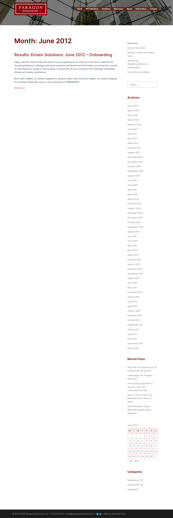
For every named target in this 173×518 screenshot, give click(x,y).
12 (134, 446)
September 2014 (135, 273)
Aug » (137, 461)
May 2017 (132, 133)
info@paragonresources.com (80, 513)
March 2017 (133, 143)
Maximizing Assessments (137, 64)
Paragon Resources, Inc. (37, 513)
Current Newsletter (136, 48)
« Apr (130, 461)
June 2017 (132, 129)
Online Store (141, 9)
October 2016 (134, 166)
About (129, 9)
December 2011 (134, 315)
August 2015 (133, 231)
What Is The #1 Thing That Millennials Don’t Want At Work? (139, 398)
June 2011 (132, 334)
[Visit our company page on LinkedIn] (97, 513)
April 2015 (132, 250)
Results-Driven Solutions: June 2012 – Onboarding (63, 54)
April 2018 (132, 115)
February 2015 (134, 259)
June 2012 (132, 301)
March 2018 (133, 120)
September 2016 (135, 171)
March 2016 (133, 199)
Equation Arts (118, 513)
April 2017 (132, 138)
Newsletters (133, 480)
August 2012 (133, 297)
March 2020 (133, 110)
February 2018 (134, 124)
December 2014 (135, 269)
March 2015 (133, 255)
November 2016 (135, 162)
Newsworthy (133, 485)
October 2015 (134, 222)
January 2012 (133, 311)
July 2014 (132, 283)
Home (79, 9)
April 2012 (132, 306)
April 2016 (132, 194)
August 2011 (133, 329)
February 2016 (134, 203)
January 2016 (133, 208)
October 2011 (133, 320)
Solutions (106, 9)
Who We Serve (92, 9)
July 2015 (132, 236)
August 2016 (133, 175)
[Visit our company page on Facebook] (100, 513)
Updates (131, 489)
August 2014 (133, 278)
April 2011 (132, 339)
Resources (118, 9)
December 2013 (135, 292)
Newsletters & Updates (138, 72)
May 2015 (132, 245)
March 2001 (133, 348)
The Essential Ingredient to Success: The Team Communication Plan (140, 387)
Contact (153, 9)
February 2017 (134, 148)
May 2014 (132, 287)
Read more (19, 88)
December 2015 (135, 213)
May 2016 (132, 189)
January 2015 (133, 264)
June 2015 (132, 241)
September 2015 (135, 227)
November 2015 (135, 217)
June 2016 (132, 185)
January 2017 (133, 152)
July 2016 (132, 180)
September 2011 (135, 324)
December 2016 (135, 157)
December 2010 (135, 343)
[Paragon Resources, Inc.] (30, 8)
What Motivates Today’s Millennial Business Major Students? (139, 409)
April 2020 (132, 106)
